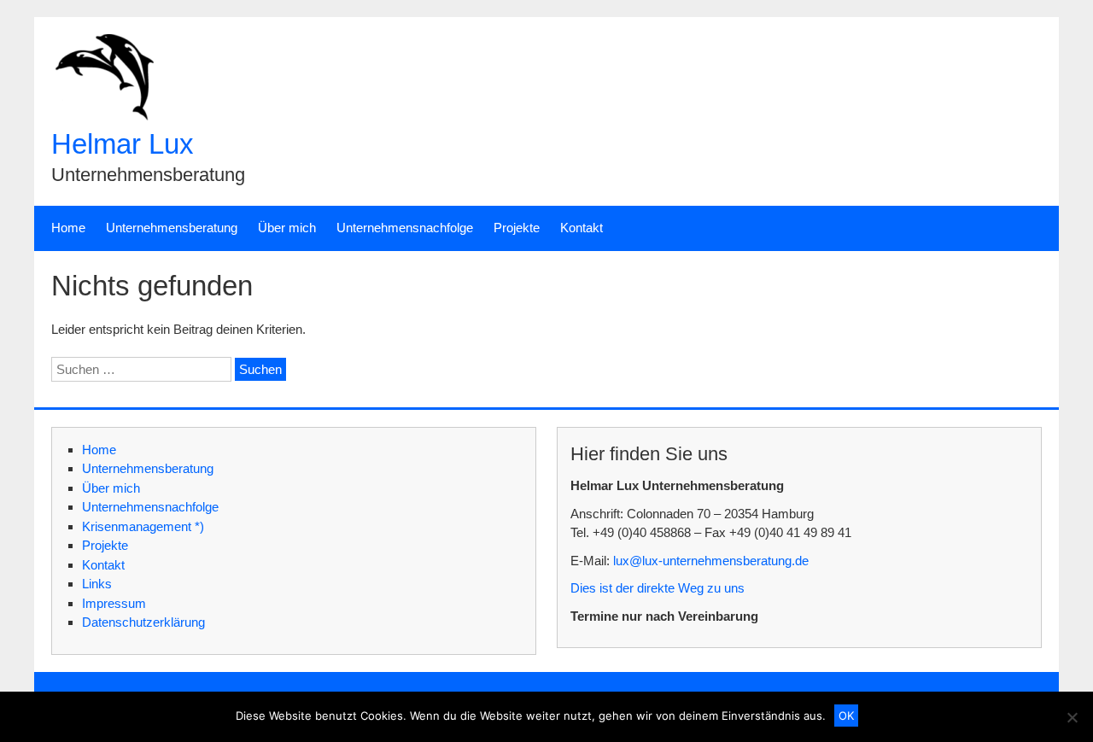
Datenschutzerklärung (143, 622)
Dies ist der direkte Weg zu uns (657, 588)
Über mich (287, 227)
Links (97, 583)
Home (68, 227)
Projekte (517, 227)
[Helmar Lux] (102, 115)
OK (846, 715)
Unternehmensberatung (171, 227)
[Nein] (1071, 717)
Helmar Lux (122, 144)
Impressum (114, 603)
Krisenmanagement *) (143, 526)
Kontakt (581, 227)
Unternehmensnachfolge (404, 227)
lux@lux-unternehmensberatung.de (711, 560)
